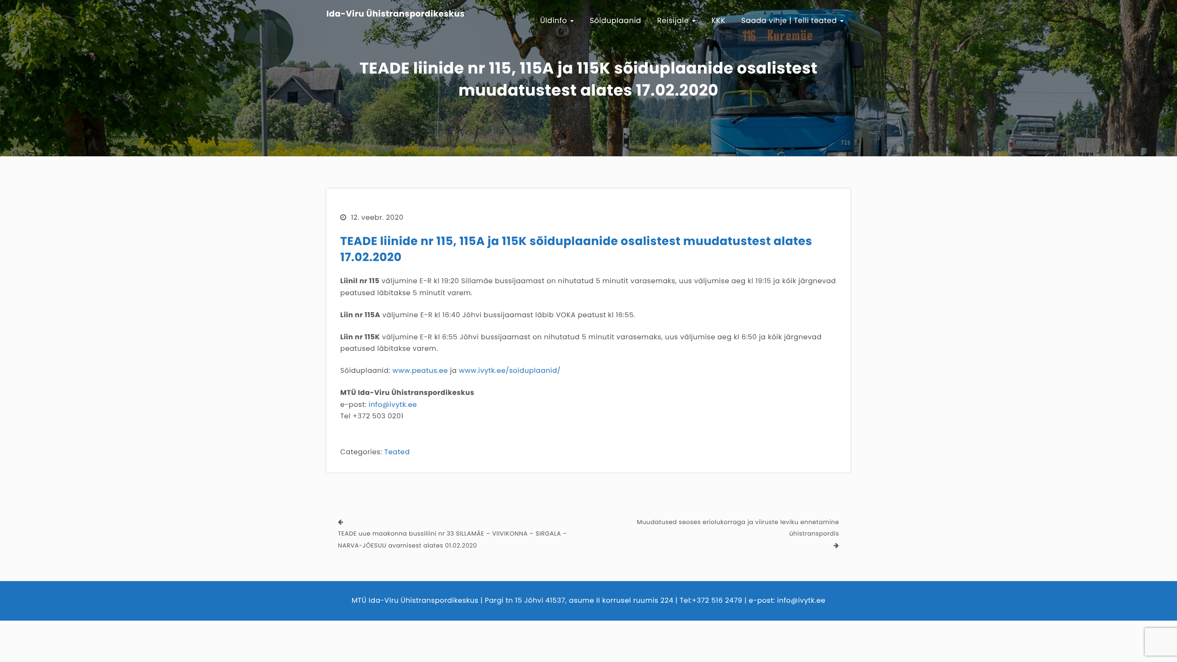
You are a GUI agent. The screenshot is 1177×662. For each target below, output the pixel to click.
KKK (719, 20)
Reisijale (674, 20)
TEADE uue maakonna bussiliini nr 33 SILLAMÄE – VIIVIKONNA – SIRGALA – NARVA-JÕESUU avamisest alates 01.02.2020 (452, 539)
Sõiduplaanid (615, 20)
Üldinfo (555, 20)
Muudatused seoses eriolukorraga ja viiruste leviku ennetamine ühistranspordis (738, 528)
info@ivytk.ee (393, 405)
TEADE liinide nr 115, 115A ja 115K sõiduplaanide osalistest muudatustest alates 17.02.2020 (576, 249)
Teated (397, 452)
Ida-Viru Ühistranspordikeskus (395, 14)
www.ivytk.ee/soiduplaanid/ (509, 371)
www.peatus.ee (420, 371)
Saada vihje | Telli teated (790, 20)
